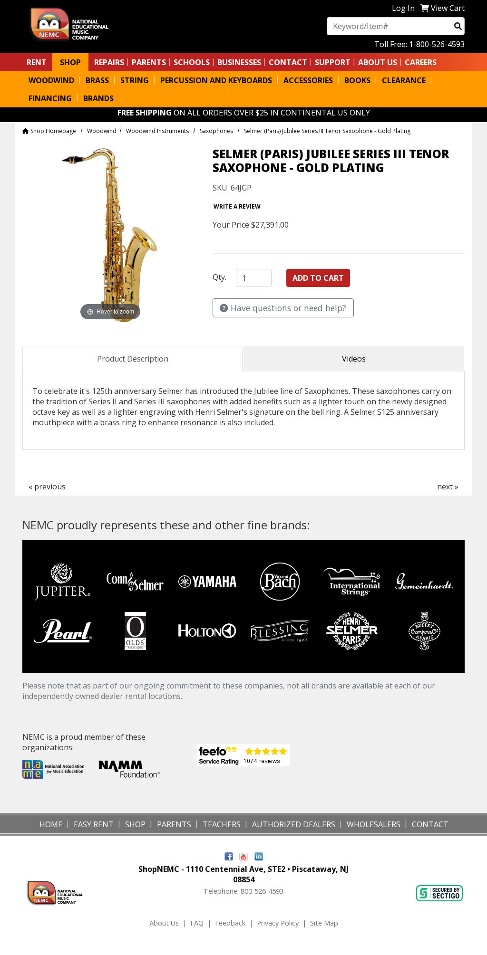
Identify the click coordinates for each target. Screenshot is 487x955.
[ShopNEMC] (73, 23)
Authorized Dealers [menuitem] (293, 824)
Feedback (230, 922)
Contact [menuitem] (430, 824)
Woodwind (102, 131)
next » (447, 486)
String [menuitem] (134, 80)
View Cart (448, 8)
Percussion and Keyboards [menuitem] (216, 80)
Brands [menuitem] (98, 98)
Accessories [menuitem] (308, 80)
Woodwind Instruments (157, 131)
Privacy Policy (278, 922)
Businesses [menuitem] (239, 62)
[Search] (458, 26)
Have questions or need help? (287, 308)
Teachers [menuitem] (222, 824)
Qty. (219, 277)
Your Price (231, 225)
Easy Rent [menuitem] (94, 824)
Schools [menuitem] (192, 62)
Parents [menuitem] (149, 62)
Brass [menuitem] (97, 80)
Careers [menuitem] (421, 62)
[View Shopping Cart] (424, 8)
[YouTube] (243, 855)
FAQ (197, 922)
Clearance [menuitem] (404, 80)
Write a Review (237, 206)
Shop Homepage (52, 131)
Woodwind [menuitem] (51, 80)
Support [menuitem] (333, 62)
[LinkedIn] (258, 855)
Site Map (324, 922)
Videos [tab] (354, 358)
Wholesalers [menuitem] (373, 824)
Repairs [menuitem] (109, 62)
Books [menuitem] (357, 80)
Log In (403, 8)
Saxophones (216, 131)
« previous (47, 486)
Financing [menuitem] (50, 98)
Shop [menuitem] (70, 62)
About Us (164, 922)
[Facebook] (228, 855)
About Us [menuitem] (377, 62)
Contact (288, 62)
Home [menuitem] (50, 824)
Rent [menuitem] (37, 62)
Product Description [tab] (132, 358)
